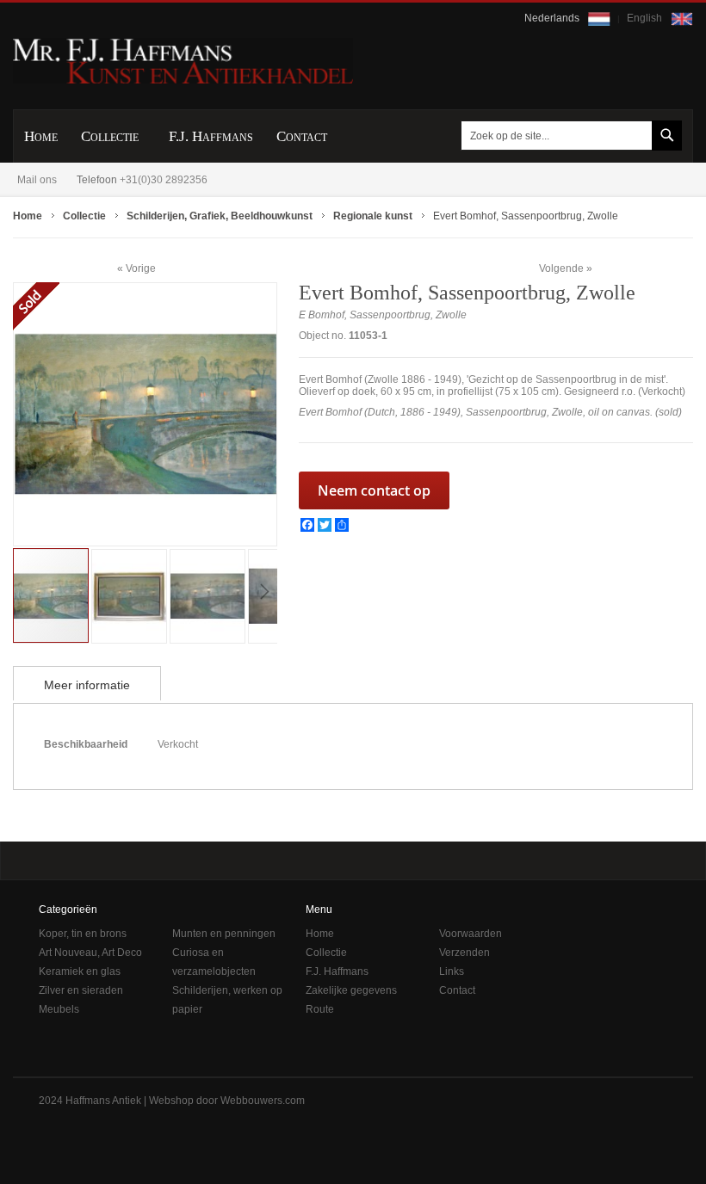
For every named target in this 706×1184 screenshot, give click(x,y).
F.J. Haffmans (337, 971)
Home (320, 934)
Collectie (326, 953)
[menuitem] (41, 136)
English (646, 18)
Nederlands (553, 18)
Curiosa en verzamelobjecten (214, 962)
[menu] (353, 136)
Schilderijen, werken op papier (227, 999)
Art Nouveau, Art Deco (90, 953)
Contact (457, 990)
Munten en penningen (224, 934)
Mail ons (37, 180)
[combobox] (568, 135)
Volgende (561, 268)
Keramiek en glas (80, 971)
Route (320, 1009)
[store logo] (183, 60)
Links (451, 971)
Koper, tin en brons (83, 934)
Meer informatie (87, 685)
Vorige (141, 268)
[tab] (87, 683)
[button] (130, 595)
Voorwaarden (470, 934)
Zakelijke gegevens (351, 990)
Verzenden (464, 953)
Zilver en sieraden (81, 990)
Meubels (59, 1009)
